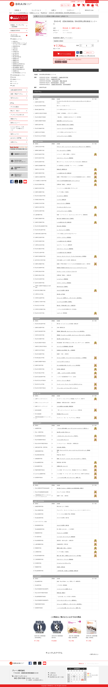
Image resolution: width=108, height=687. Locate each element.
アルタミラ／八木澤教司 (62, 533)
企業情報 (73, 1)
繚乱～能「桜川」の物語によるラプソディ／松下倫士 (69, 555)
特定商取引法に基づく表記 (57, 677)
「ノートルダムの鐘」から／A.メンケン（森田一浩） (69, 477)
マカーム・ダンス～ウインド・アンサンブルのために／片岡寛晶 (71, 256)
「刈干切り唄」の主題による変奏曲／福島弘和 (67, 570)
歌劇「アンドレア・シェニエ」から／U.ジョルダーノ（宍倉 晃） (71, 458)
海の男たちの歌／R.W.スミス (63, 338)
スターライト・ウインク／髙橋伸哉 (65, 158)
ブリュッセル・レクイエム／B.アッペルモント (67, 388)
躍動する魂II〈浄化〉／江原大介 (64, 548)
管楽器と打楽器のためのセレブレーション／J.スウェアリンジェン (72, 267)
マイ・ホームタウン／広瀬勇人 (64, 150)
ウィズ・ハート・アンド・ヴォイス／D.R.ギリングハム (69, 384)
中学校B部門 (54, 77)
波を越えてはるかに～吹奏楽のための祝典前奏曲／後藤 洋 (70, 488)
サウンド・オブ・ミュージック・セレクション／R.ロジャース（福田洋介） (74, 146)
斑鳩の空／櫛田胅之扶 (62, 169)
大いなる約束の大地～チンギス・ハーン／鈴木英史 (68, 365)
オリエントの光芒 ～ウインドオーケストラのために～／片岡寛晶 (71, 357)
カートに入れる (65, 54)
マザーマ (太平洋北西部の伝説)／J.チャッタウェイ (68, 180)
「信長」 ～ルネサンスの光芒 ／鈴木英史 (66, 373)
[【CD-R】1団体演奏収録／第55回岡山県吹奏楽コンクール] (74, 627)
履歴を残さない (94, 654)
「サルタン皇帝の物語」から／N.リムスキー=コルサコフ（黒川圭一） (73, 428)
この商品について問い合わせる (86, 55)
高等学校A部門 (55, 82)
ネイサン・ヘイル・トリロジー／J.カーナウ (67, 271)
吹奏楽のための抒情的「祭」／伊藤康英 (66, 350)
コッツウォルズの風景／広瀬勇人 (64, 301)
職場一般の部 (63, 81)
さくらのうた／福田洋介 (62, 195)
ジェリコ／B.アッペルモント (63, 361)
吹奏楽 (17, 10)
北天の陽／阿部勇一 (61, 447)
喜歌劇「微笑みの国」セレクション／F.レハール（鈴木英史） (71, 331)
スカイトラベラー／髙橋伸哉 (63, 203)
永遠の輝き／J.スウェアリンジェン (65, 120)
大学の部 (62, 82)
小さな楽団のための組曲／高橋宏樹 (65, 406)
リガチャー (70, 10)
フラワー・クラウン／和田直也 (64, 237)
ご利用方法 (53, 673)
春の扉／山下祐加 (61, 294)
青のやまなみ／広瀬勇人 (62, 286)
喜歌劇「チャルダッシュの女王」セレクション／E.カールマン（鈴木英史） (74, 335)
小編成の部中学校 (63, 77)
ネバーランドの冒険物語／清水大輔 (65, 346)
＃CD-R (65, 61)
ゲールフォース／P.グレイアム (64, 563)
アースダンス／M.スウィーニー (64, 207)
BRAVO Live (89, 10)
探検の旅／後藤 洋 (61, 592)
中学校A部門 (55, 81)
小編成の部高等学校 (56, 84)
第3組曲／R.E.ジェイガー (63, 414)
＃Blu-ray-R (58, 61)
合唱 (52, 10)
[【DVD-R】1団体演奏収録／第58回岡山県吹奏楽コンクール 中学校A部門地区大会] (91, 627)
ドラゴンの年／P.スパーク (63, 439)
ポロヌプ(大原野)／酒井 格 (63, 290)
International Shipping (92, 1)
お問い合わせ (80, 1)
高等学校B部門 (67, 84)
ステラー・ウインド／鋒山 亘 (63, 380)
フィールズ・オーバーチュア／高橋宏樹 (66, 536)
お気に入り (89, 52)
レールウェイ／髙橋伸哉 (62, 279)
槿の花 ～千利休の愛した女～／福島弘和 (66, 305)
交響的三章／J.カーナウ (62, 466)
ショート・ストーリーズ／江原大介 (65, 128)
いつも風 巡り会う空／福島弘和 (64, 173)
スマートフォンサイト (93, 663)
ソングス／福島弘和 (61, 199)
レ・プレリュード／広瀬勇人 (63, 229)
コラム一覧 (66, 5)
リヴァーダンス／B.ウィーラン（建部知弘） (67, 600)
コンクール (35, 10)
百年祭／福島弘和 (61, 369)
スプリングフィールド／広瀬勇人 (64, 136)
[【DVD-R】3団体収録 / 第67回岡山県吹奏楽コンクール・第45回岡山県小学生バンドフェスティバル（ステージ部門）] (57, 627)
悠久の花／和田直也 (61, 226)
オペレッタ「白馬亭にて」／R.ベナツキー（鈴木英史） (69, 298)
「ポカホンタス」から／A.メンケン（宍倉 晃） (67, 436)
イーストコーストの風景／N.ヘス (64, 589)
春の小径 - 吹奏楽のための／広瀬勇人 (65, 124)
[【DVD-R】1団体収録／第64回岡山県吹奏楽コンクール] (39, 627)
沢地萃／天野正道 (61, 567)
